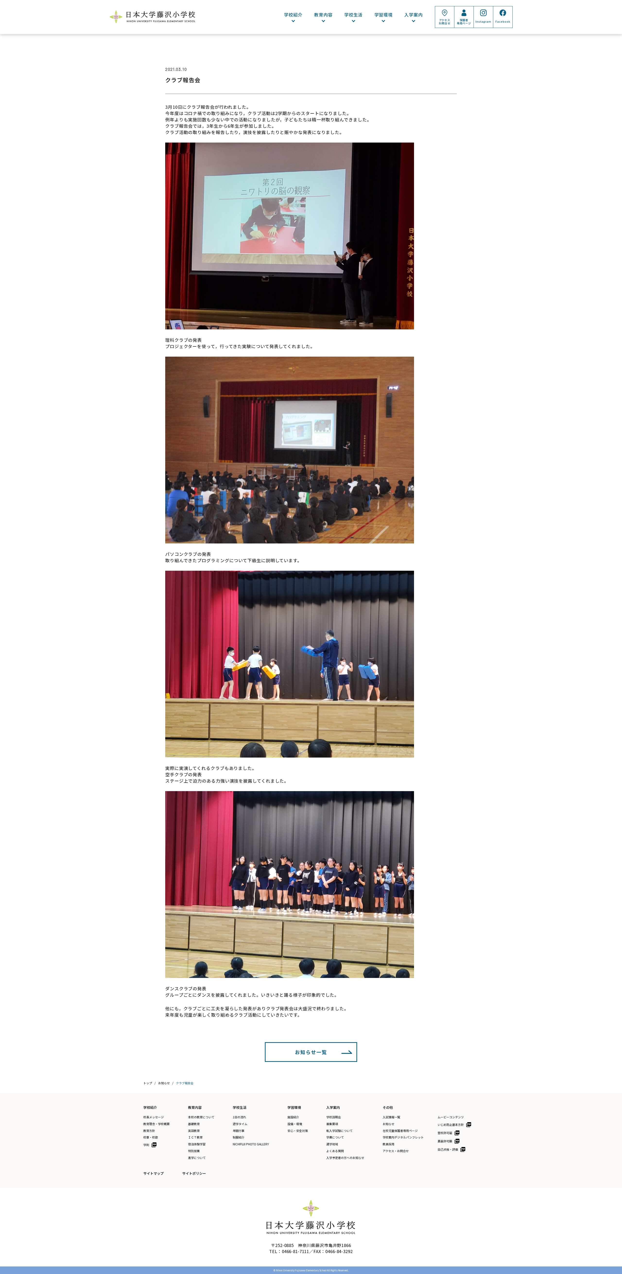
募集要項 (332, 1124)
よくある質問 (335, 1151)
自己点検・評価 (448, 1149)
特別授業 (194, 1151)
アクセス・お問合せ (396, 1151)
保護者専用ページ (464, 21)
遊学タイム (240, 1124)
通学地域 (332, 1144)
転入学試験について (339, 1130)
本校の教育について (201, 1117)
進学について (197, 1157)
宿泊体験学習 (197, 1144)
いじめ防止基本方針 (451, 1124)
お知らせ (388, 1124)
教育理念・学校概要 (156, 1124)
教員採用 (388, 1144)
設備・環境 (294, 1124)
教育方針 (149, 1130)
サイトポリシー (194, 1173)
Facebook (502, 21)
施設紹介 (293, 1117)
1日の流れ (239, 1117)
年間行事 (238, 1130)
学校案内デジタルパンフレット (403, 1137)
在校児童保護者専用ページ (400, 1130)
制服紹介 (238, 1137)
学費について (335, 1137)
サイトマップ (153, 1173)
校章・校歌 (150, 1137)
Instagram (483, 21)
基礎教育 (194, 1124)
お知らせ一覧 (311, 1052)
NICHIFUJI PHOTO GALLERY (251, 1144)
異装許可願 (445, 1141)
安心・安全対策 (297, 1130)
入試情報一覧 (391, 1117)
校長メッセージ (153, 1117)
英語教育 (194, 1130)
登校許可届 (445, 1133)
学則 (146, 1145)
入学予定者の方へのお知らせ (345, 1157)
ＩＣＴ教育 (195, 1137)
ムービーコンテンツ (451, 1117)
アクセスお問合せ (444, 21)
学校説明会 (333, 1117)
